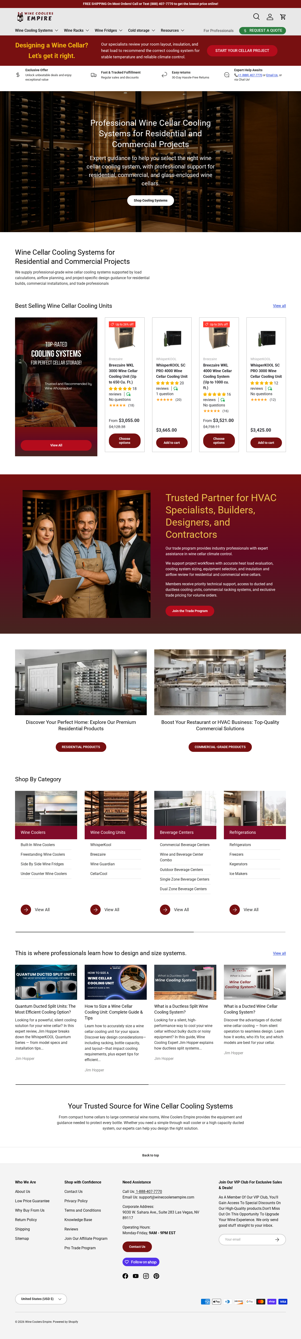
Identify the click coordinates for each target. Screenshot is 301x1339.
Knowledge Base (78, 1220)
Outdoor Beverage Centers (181, 869)
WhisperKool (100, 845)
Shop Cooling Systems (150, 200)
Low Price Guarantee (32, 1201)
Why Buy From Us (29, 1210)
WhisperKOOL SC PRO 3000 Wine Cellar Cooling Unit (266, 371)
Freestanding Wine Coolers (43, 854)
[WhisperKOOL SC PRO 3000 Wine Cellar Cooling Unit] (266, 337)
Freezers (236, 854)
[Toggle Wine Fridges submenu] (120, 30)
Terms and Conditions (82, 1210)
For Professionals (219, 30)
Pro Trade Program (80, 1248)
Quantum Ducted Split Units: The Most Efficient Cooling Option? (45, 1009)
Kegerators (238, 864)
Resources (170, 30)
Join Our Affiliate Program (85, 1238)
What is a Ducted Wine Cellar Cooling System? (250, 1009)
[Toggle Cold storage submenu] (153, 30)
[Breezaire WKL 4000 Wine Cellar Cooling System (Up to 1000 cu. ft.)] (219, 337)
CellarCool (98, 873)
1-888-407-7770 (148, 1191)
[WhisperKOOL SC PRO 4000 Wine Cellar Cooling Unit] (172, 337)
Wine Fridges (106, 30)
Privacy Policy (76, 1201)
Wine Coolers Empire (38, 1321)
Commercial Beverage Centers (185, 845)
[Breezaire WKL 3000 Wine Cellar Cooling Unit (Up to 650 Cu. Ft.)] (125, 337)
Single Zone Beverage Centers (184, 879)
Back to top (150, 1155)
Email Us (272, 75)
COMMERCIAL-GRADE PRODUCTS (220, 747)
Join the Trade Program (190, 611)
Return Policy (26, 1220)
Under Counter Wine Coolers (44, 873)
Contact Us (73, 1191)
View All (56, 445)
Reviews (71, 1229)
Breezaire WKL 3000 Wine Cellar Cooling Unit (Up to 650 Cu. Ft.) (123, 373)
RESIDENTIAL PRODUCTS (81, 747)
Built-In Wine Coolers (38, 845)
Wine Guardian (102, 864)
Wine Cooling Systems (34, 30)
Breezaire (98, 854)
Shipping (22, 1229)
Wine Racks (73, 30)
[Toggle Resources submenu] (182, 30)
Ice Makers (238, 873)
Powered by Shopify (65, 1321)
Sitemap (22, 1238)
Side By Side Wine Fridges (42, 864)
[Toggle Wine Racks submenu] (87, 30)
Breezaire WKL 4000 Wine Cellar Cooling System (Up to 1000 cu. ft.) (217, 376)
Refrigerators (240, 845)
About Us (22, 1191)
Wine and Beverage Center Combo (181, 857)
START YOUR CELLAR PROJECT (242, 50)
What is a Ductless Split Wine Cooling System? (181, 1009)
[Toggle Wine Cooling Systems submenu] (56, 30)
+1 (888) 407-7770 (250, 75)
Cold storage (139, 30)
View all (279, 306)
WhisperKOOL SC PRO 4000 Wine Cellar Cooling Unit (171, 371)
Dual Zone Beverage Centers (183, 889)
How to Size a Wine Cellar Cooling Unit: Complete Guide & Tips (114, 1012)
